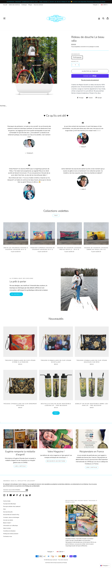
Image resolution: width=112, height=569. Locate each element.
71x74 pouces (77, 57)
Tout (56, 215)
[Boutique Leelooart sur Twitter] (14, 495)
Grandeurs (75, 54)
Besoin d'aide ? (7, 522)
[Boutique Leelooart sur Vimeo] (30, 495)
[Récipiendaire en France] (92, 438)
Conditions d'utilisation (9, 531)
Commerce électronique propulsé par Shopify (56, 562)
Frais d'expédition (76, 46)
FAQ (4, 509)
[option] (56, 2)
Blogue (30, 4)
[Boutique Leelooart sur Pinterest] (17, 495)
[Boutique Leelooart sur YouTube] (11, 495)
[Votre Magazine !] (56, 438)
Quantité (74, 61)
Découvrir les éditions (56, 461)
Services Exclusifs (7, 511)
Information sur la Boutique (10, 525)
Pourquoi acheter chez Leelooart (11, 506)
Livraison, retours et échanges (11, 517)
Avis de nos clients (8, 520)
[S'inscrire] (27, 490)
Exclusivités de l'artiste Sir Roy (11, 514)
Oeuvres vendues (38, 4)
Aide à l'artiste (7, 528)
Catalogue (24, 4)
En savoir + (16, 294)
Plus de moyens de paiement (90, 80)
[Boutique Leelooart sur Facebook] (7, 495)
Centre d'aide (6, 501)
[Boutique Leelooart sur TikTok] (20, 495)
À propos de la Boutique (9, 503)
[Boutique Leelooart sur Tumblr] (23, 495)
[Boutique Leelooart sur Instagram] (4, 495)
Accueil (5, 4)
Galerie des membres (14, 4)
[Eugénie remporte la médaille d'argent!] (20, 438)
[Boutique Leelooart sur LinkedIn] (27, 495)
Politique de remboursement (10, 533)
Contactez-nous (7, 536)
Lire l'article (20, 466)
